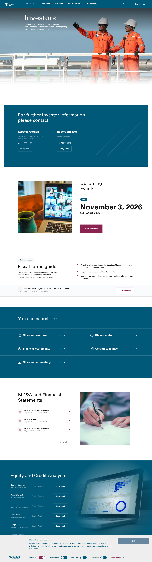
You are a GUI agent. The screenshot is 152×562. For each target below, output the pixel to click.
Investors (59, 4)
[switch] (64, 557)
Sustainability (91, 4)
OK (133, 541)
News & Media (74, 4)
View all (63, 442)
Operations (45, 4)
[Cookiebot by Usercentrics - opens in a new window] (14, 557)
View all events (91, 229)
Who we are (30, 4)
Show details (116, 558)
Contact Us (140, 4)
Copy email (25, 149)
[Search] (124, 3)
